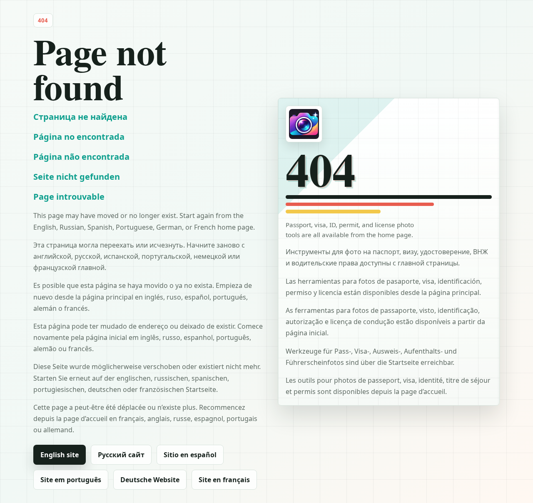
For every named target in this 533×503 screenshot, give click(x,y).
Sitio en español (190, 454)
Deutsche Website (149, 479)
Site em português (70, 479)
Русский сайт (121, 454)
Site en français (224, 479)
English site (59, 454)
